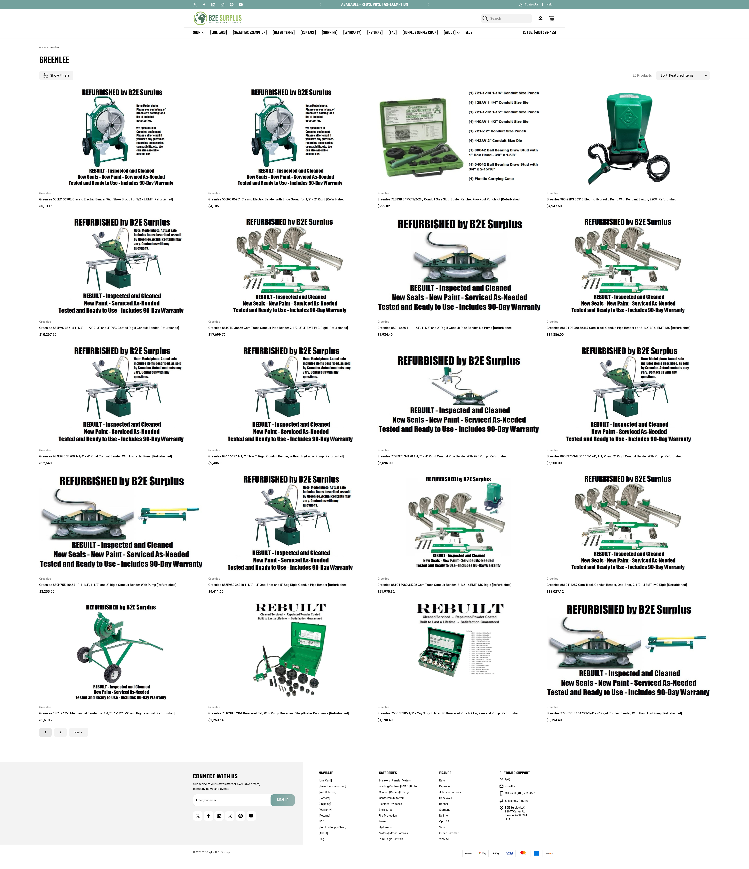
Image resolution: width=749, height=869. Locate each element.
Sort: (664, 75)
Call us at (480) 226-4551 (520, 793)
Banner (443, 803)
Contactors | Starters (392, 798)
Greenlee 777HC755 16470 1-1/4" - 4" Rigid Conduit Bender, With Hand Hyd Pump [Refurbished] (614, 713)
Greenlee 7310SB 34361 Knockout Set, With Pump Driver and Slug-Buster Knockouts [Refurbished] (278, 713)
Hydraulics (385, 827)
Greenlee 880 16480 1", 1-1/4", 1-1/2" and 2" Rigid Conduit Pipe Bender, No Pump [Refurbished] (445, 328)
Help (549, 4)
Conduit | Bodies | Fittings (394, 792)
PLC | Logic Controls (391, 839)
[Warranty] (352, 32)
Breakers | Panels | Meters (395, 780)
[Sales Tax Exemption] (250, 32)
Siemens (444, 809)
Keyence (444, 786)
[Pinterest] (231, 4)
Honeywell (445, 798)
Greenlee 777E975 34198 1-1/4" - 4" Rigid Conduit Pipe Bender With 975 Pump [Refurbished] (442, 456)
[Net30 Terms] (284, 32)
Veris (442, 827)
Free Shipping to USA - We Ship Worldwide (374, 4)
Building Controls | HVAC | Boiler (398, 786)
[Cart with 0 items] (551, 18)
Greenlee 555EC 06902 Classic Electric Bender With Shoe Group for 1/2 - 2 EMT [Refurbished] (106, 199)
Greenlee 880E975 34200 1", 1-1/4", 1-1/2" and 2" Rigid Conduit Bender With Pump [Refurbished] (615, 456)
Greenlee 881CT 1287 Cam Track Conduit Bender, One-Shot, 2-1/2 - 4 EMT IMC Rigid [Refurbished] (617, 585)
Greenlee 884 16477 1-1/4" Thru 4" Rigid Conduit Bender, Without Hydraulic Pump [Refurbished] (276, 456)
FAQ (507, 779)
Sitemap (225, 852)
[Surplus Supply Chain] (420, 32)
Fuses (382, 821)
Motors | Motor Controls (393, 833)
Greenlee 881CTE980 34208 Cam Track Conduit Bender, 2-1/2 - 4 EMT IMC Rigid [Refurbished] (444, 585)
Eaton (442, 780)
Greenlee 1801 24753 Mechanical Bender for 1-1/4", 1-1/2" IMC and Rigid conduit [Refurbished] (107, 713)
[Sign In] (540, 18)
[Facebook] (204, 4)
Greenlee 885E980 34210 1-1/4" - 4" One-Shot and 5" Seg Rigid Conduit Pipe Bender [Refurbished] (278, 585)
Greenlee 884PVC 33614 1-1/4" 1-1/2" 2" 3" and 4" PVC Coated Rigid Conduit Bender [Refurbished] (109, 328)
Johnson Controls (450, 792)
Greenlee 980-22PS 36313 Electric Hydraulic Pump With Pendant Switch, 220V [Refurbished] (612, 199)
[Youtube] (241, 4)
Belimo (443, 815)
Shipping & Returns (516, 800)
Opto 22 (444, 821)
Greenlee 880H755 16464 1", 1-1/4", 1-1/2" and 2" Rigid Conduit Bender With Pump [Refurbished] (107, 585)
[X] (195, 4)
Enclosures (385, 809)
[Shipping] (329, 32)
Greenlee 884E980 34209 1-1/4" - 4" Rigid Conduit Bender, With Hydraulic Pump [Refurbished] (105, 456)
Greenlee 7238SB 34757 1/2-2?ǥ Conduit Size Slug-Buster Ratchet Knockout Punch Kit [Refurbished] (449, 199)
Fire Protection (388, 815)
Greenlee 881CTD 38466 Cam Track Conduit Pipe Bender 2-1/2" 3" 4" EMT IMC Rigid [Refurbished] (278, 328)
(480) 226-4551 (545, 33)
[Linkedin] (213, 4)
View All (444, 839)
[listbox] (689, 75)
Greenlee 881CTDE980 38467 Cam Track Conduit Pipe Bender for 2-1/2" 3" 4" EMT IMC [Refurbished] (618, 328)
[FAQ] (393, 32)
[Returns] (375, 32)
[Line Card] (218, 32)
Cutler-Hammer (449, 833)
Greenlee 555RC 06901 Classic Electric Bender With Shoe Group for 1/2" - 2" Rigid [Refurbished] (276, 199)
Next (77, 732)
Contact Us (532, 4)
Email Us (510, 786)
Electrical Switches (390, 803)
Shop (197, 32)
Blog (468, 32)
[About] (450, 32)
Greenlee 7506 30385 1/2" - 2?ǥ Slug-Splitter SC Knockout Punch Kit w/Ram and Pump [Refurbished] (448, 713)
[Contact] (308, 32)
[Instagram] (222, 4)
